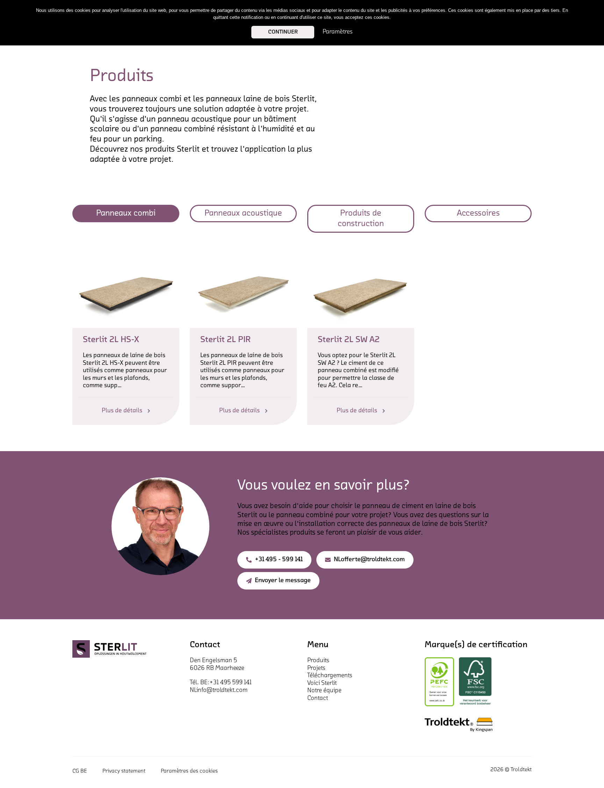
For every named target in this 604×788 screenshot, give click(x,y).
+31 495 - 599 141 (279, 560)
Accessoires (478, 213)
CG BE (79, 771)
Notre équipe (324, 691)
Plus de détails (122, 411)
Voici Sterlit (322, 683)
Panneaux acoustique (243, 213)
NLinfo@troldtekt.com (218, 690)
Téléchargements (329, 676)
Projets (316, 668)
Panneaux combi (126, 213)
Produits (318, 661)
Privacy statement (123, 771)
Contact (317, 698)
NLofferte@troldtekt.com (369, 560)
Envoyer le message (283, 581)
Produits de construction (361, 218)
